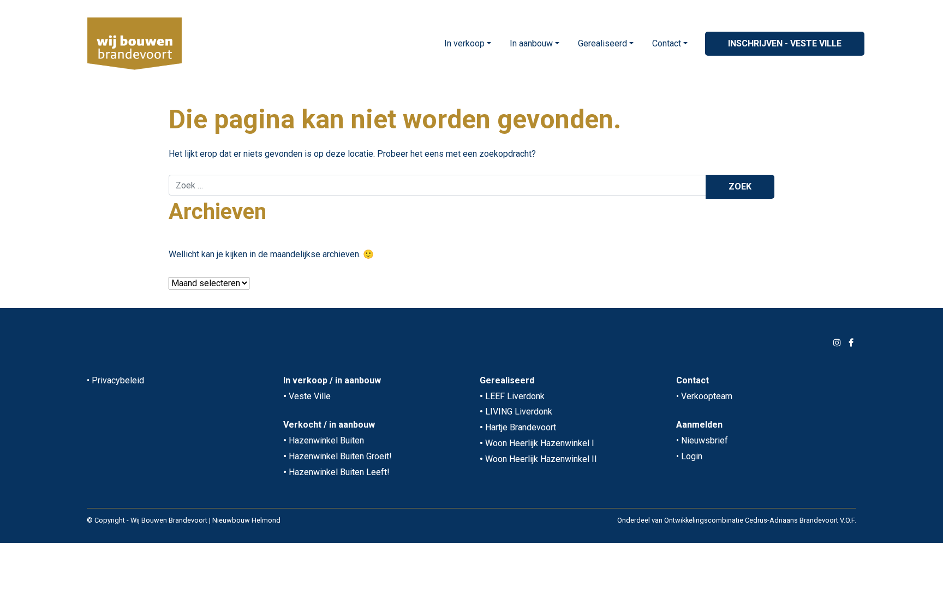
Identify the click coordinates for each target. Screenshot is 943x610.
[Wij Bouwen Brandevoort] (134, 43)
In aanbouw (531, 43)
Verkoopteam (706, 396)
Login (691, 456)
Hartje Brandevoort (520, 427)
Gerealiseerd (602, 43)
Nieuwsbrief (704, 440)
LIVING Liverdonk (518, 411)
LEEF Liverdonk (515, 396)
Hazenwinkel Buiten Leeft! (339, 472)
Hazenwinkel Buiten (326, 440)
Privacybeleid (118, 380)
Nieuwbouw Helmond (246, 520)
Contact (666, 43)
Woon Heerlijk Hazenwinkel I (539, 443)
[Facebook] (851, 343)
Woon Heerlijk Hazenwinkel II (541, 459)
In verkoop (464, 43)
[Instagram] (837, 343)
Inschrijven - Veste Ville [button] (784, 43)
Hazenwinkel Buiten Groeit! (340, 456)
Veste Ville (310, 396)
